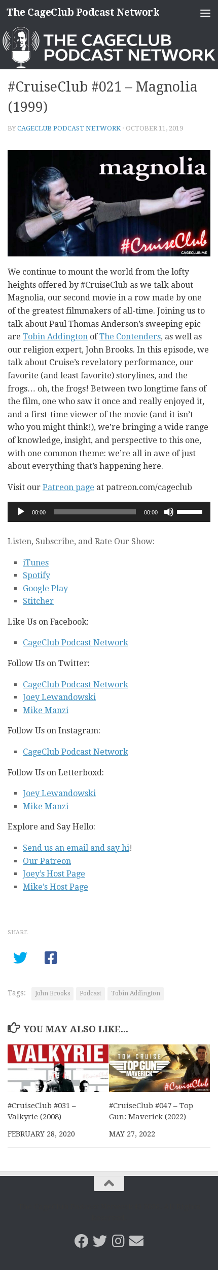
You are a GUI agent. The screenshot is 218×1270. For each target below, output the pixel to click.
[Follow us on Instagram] (118, 1241)
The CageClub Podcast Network (83, 12)
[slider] (191, 511)
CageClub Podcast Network (69, 128)
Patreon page (68, 487)
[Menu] (205, 12)
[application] (109, 512)
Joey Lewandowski (59, 697)
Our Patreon (47, 861)
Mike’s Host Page (55, 887)
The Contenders (130, 336)
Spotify (36, 575)
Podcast (90, 993)
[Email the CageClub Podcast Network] (136, 1241)
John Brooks (52, 993)
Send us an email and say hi (76, 848)
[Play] (21, 512)
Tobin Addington (55, 336)
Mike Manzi (45, 710)
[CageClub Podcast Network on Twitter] (100, 1241)
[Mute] (169, 512)
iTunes (36, 562)
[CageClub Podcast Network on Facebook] (82, 1241)
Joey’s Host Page (54, 874)
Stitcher (38, 601)
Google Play (45, 588)
